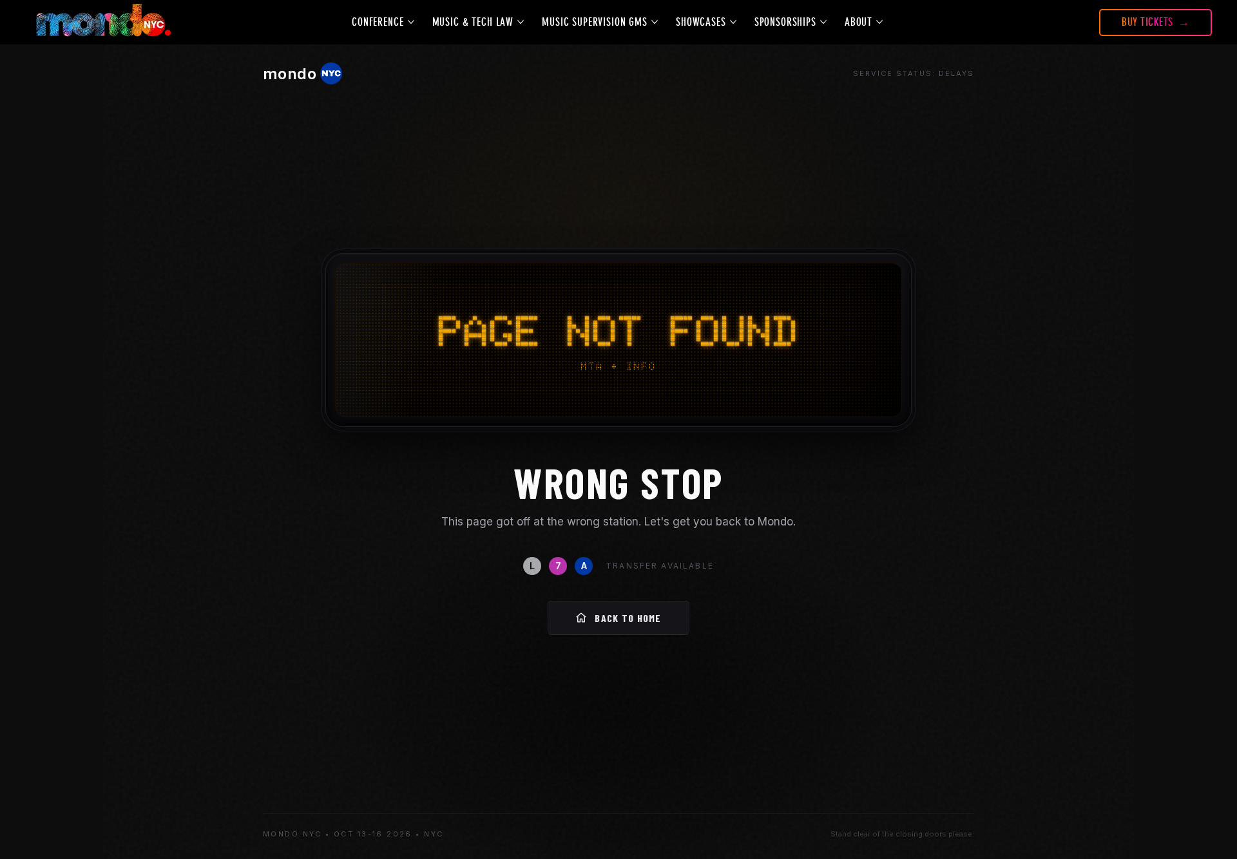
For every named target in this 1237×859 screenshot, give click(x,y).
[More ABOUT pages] (879, 22)
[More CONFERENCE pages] (411, 22)
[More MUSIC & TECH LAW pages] (520, 22)
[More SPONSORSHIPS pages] (823, 22)
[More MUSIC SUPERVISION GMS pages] (654, 22)
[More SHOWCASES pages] (733, 22)
